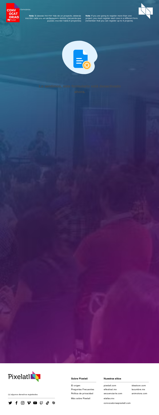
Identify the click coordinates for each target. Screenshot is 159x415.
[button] (13, 12)
